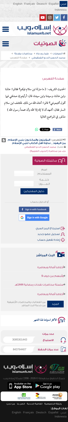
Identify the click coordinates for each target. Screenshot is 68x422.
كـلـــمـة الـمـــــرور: (44, 181)
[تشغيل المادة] (4, 140)
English (17, 3)
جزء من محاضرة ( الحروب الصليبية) (48, 151)
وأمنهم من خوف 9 (52, 274)
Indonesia (61, 9)
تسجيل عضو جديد (48, 234)
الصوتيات (46, 43)
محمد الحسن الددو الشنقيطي (40, 147)
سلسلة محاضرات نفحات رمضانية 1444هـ (39, 282)
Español (54, 3)
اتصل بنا (21, 404)
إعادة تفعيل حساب (48, 239)
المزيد (55, 304)
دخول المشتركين (34, 191)
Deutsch (42, 3)
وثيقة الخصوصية (53, 404)
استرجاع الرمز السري (48, 228)
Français (29, 3)
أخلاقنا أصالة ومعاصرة (50, 265)
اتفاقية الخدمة (34, 404)
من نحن (10, 404)
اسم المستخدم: (44, 171)
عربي (63, 3)
